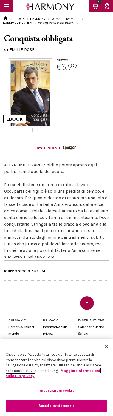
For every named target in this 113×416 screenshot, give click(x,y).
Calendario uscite (91, 327)
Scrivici (83, 333)
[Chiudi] (106, 346)
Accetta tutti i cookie (57, 406)
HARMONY (38, 19)
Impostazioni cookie (56, 390)
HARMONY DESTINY (17, 23)
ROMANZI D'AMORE (65, 19)
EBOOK (19, 19)
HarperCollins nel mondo (21, 330)
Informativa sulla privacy (55, 330)
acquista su (49, 147)
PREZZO (62, 60)
